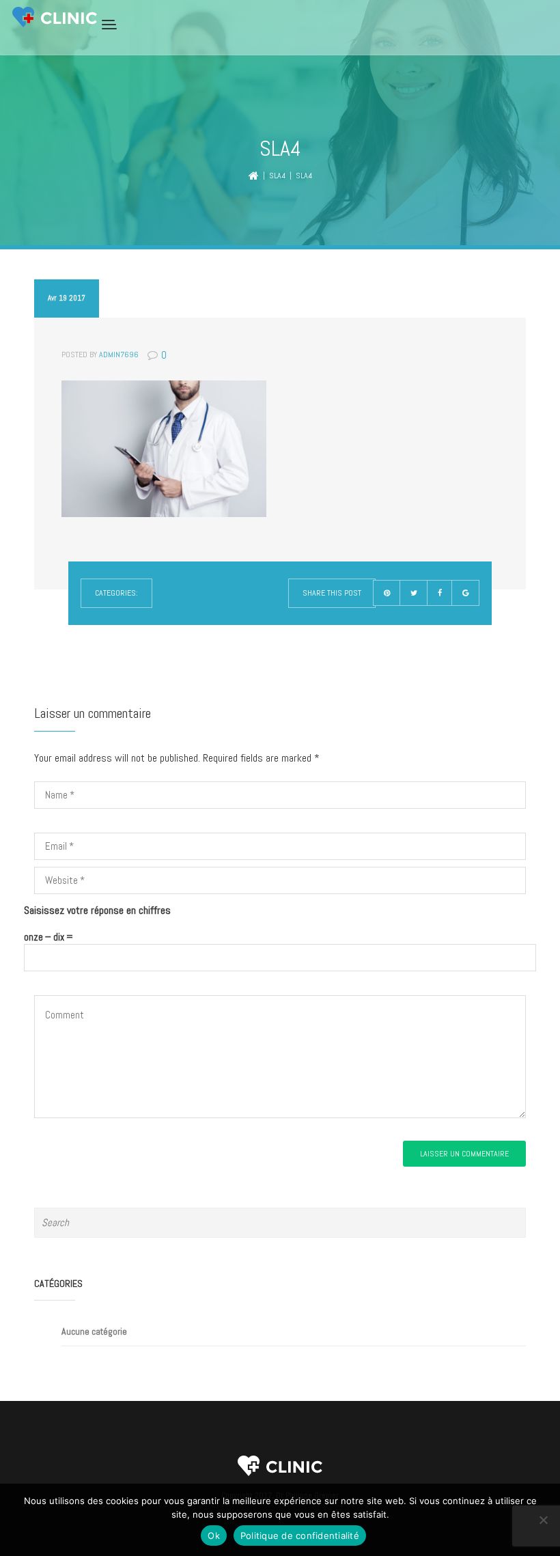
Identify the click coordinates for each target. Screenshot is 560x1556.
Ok (214, 1535)
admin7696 (119, 354)
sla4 (277, 175)
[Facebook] (440, 593)
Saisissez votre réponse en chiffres (97, 910)
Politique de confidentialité (299, 1535)
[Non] (543, 1520)
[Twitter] (414, 593)
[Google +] (465, 593)
